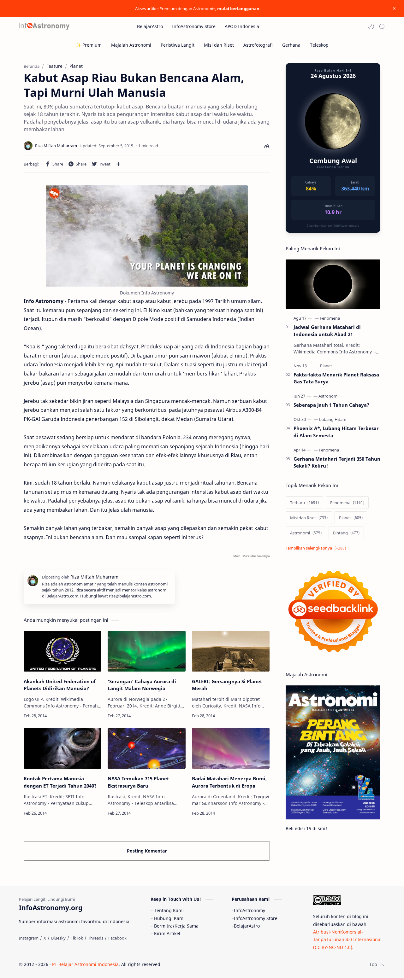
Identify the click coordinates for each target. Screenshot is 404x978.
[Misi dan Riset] (219, 44)
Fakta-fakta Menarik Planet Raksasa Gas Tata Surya (336, 378)
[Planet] (326, 366)
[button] (371, 26)
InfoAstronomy (249, 910)
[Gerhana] (291, 44)
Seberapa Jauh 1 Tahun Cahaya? (331, 405)
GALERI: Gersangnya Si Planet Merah (227, 685)
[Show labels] (317, 548)
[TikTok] (77, 938)
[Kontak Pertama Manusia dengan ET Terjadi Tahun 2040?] (62, 748)
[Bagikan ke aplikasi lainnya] (118, 164)
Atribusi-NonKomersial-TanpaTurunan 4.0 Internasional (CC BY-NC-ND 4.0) (347, 939)
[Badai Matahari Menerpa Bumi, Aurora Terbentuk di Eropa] (231, 748)
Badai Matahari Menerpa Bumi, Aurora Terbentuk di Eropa (229, 782)
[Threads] (95, 938)
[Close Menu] (394, 8)
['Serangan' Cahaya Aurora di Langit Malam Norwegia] (146, 651)
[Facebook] (117, 938)
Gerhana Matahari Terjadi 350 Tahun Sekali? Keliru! (337, 462)
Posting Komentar (147, 851)
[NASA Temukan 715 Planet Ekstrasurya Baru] (146, 748)
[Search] (382, 26)
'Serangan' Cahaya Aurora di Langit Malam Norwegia (142, 685)
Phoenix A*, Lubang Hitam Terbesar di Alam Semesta (336, 432)
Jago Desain (204, 964)
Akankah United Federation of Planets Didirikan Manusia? (60, 685)
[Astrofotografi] (258, 44)
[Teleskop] (319, 44)
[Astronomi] (328, 396)
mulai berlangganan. (239, 8)
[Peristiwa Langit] (177, 44)
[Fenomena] (330, 318)
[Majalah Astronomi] (131, 44)
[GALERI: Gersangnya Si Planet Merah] (231, 651)
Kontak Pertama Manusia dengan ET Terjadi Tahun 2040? (60, 782)
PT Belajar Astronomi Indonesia (85, 964)
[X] (45, 938)
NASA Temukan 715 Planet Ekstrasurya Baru (138, 782)
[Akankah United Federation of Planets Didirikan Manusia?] (62, 651)
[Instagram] (29, 938)
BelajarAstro (247, 926)
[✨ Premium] (89, 44)
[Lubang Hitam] (332, 419)
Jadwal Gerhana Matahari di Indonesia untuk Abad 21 (327, 330)
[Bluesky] (58, 938)
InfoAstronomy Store (255, 918)
